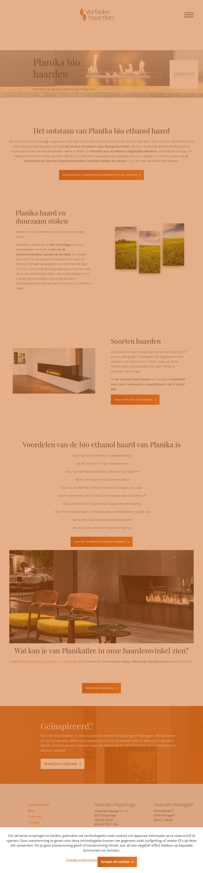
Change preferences (82, 860)
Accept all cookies (115, 861)
